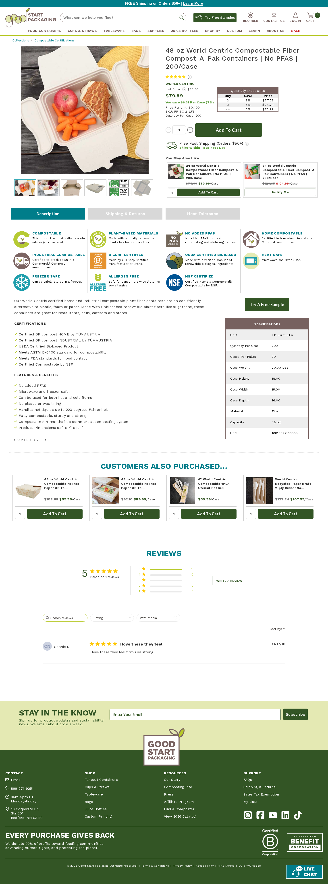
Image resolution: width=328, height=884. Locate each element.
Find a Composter (179, 809)
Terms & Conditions (155, 865)
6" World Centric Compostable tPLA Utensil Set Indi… (214, 483)
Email (16, 780)
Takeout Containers (101, 780)
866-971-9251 (22, 788)
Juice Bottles (96, 809)
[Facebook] (260, 816)
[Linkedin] (285, 816)
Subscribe (295, 714)
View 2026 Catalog (180, 816)
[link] (165, 592)
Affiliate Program (179, 802)
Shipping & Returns (125, 213)
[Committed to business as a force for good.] (270, 842)
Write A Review (229, 580)
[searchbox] (65, 618)
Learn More (193, 3)
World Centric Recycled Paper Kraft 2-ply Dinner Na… (293, 483)
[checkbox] (158, 618)
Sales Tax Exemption (261, 794)
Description (48, 213)
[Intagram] (247, 816)
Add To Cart (208, 192)
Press (169, 794)
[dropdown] (112, 618)
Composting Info (178, 787)
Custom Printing (98, 816)
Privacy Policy (182, 865)
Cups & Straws (97, 787)
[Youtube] (272, 816)
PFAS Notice (226, 865)
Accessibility (205, 865)
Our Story (172, 780)
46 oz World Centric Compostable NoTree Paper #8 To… (61, 483)
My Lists (250, 802)
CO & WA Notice (250, 865)
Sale (295, 31)
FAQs (247, 780)
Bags (89, 802)
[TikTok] (297, 816)
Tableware (94, 794)
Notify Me (280, 192)
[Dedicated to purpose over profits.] (305, 842)
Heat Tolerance (202, 213)
